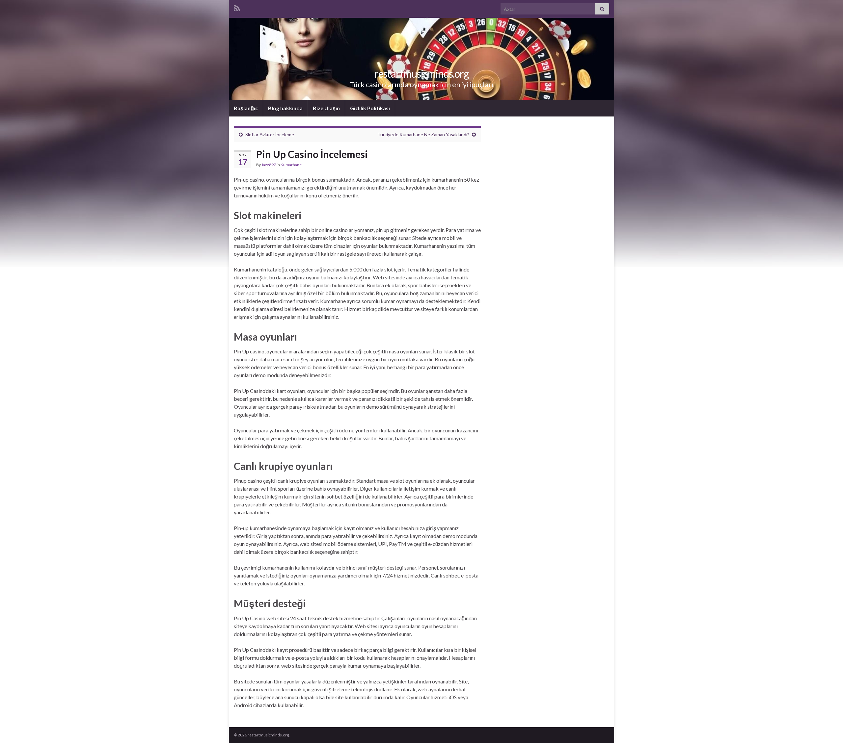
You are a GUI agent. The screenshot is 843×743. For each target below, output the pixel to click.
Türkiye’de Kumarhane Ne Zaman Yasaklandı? (423, 134)
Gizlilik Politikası (370, 108)
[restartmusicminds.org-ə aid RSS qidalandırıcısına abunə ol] (237, 7)
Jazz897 (268, 164)
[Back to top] (828, 728)
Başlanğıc (246, 108)
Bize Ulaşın (326, 108)
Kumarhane (291, 164)
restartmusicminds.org (421, 73)
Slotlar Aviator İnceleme (269, 134)
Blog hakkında (285, 108)
